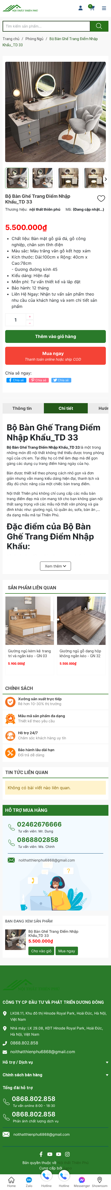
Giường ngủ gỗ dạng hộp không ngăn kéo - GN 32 (80, 654)
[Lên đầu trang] (103, 1168)
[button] (105, 179)
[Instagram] (67, 1155)
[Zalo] (58, 1155)
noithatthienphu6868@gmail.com (42, 1051)
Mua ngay (53, 356)
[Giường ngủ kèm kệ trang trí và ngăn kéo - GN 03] (29, 621)
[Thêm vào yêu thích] (102, 198)
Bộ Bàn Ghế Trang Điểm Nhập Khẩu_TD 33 (53, 933)
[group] (55, 111)
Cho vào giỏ (41, 951)
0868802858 (37, 839)
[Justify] (98, 26)
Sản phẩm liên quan (32, 587)
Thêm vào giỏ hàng (55, 336)
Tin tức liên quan (26, 772)
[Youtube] (49, 1155)
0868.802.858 (24, 1042)
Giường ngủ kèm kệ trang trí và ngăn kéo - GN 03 (29, 654)
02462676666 (39, 824)
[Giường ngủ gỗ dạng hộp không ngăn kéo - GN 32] (81, 621)
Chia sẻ (18, 380)
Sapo (67, 1168)
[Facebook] (41, 1155)
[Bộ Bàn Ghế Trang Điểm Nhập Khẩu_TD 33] (15, 939)
